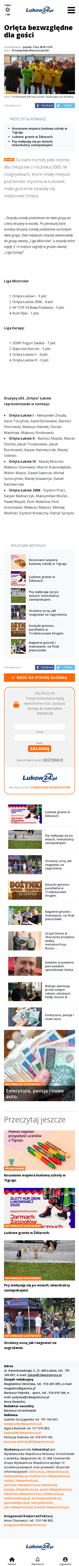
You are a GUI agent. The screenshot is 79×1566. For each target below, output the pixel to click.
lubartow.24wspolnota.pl (22, 1494)
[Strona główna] (12, 1560)
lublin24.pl (36, 1472)
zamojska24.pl (42, 1503)
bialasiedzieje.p (15, 1476)
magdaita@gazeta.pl (20, 1388)
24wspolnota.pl (57, 1472)
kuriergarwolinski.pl (46, 1498)
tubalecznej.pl (53, 1494)
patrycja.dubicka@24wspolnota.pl (29, 1442)
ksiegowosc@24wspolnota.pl (25, 1525)
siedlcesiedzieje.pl (17, 1498)
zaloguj (39, 748)
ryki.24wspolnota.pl (18, 1507)
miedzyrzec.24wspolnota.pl (49, 1476)
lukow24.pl (49, 1485)
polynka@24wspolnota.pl (30, 1397)
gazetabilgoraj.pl (16, 1503)
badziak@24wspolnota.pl (22, 1433)
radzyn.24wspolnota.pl (21, 1480)
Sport (9, 159)
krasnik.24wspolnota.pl (52, 1507)
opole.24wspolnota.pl (55, 1489)
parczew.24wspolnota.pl (22, 1485)
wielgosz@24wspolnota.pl (23, 1424)
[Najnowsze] (38, 1560)
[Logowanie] (65, 1560)
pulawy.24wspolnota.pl (21, 1489)
